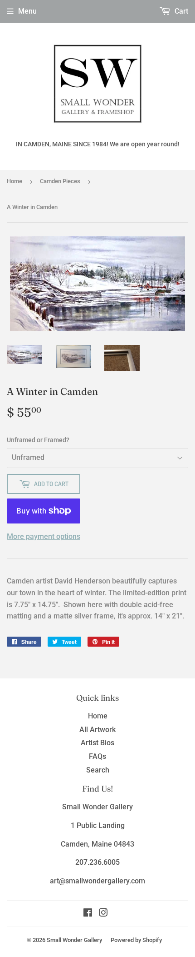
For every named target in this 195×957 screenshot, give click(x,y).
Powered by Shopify (136, 940)
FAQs (97, 756)
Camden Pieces (60, 181)
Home (14, 181)
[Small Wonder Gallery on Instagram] (103, 913)
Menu (27, 11)
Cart (180, 11)
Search (97, 770)
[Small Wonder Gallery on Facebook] (88, 913)
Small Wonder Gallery (74, 940)
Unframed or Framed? (38, 440)
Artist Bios (97, 742)
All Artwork (97, 729)
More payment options (43, 536)
